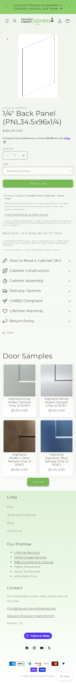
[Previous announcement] (6, 7)
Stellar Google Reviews (30, 557)
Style (5, 163)
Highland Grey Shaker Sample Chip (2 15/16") (19, 402)
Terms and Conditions (21, 514)
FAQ (10, 507)
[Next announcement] (69, 7)
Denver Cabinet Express (42, 676)
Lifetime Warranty (27, 552)
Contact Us (14, 530)
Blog (10, 522)
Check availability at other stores (26, 214)
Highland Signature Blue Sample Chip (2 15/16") (56, 459)
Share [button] (10, 332)
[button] (7, 21)
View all (38, 481)
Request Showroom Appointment (31, 615)
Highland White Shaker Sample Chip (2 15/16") (56, 402)
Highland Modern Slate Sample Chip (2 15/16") (19, 459)
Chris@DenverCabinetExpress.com (31, 608)
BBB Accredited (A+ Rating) (34, 562)
